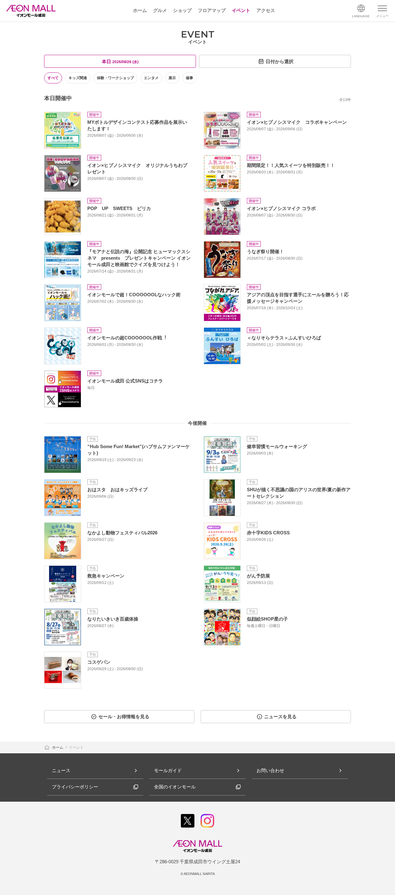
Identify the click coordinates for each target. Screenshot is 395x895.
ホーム (58, 747)
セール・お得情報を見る (123, 716)
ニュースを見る (280, 716)
